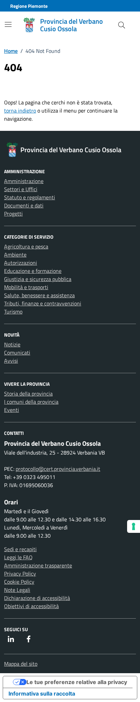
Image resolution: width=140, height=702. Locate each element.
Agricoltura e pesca (26, 246)
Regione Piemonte (29, 5)
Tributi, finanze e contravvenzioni (42, 303)
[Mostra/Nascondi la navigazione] (8, 24)
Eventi (11, 410)
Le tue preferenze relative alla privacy (77, 682)
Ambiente (15, 254)
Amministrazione (23, 181)
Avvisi (11, 361)
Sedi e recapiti (20, 549)
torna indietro (20, 110)
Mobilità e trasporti (26, 287)
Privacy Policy (20, 573)
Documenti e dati (23, 205)
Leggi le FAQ (18, 557)
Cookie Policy (19, 582)
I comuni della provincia (31, 402)
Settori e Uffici (20, 189)
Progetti (13, 213)
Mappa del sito (20, 664)
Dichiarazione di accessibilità (37, 598)
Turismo (13, 311)
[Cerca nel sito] (121, 25)
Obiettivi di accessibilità (31, 606)
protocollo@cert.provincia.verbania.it (58, 469)
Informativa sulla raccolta (41, 693)
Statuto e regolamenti (29, 197)
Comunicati (17, 352)
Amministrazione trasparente (38, 565)
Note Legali (17, 590)
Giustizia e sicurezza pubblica (37, 279)
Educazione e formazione (33, 271)
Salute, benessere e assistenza (39, 295)
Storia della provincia (28, 393)
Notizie (12, 344)
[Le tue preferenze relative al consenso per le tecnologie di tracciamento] (133, 526)
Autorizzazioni (20, 263)
